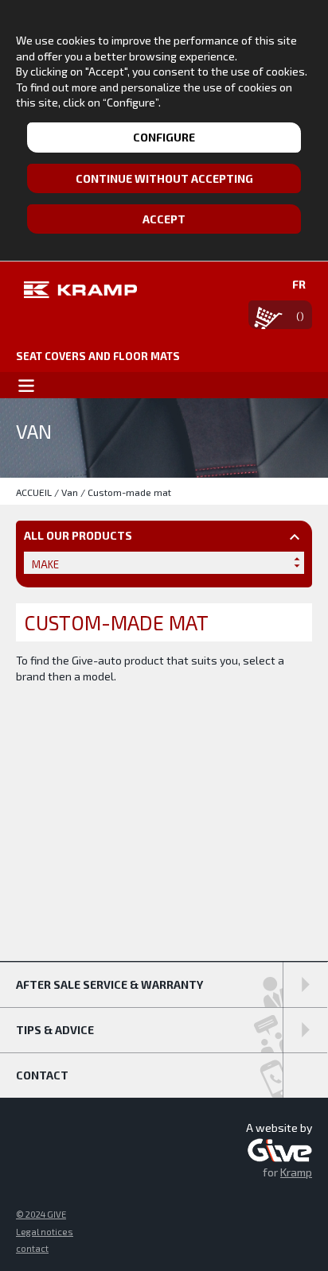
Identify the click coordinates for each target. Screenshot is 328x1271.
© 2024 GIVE (41, 1214)
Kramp (296, 1172)
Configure (164, 137)
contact (32, 1248)
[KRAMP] (76, 289)
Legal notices (44, 1231)
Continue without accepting (164, 178)
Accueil (34, 492)
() (300, 315)
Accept (164, 219)
